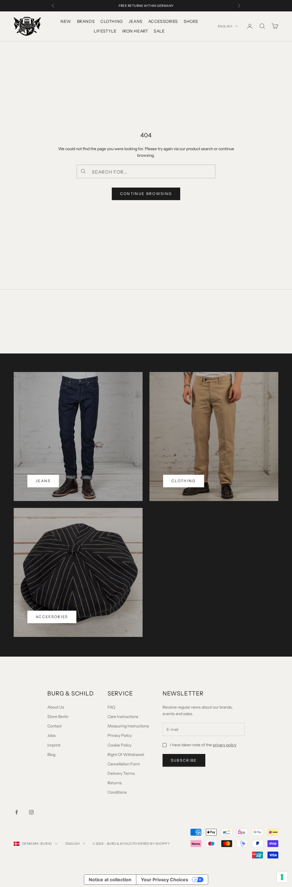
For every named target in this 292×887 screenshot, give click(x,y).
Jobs (51, 735)
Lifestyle (105, 31)
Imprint (53, 745)
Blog (51, 754)
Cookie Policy (119, 745)
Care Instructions (123, 716)
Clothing (111, 21)
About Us (55, 707)
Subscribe (184, 760)
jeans (43, 480)
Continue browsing (146, 193)
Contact (54, 726)
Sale (159, 31)
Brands (86, 21)
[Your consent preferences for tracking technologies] (282, 877)
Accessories (163, 21)
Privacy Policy (120, 735)
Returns (115, 782)
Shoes (191, 21)
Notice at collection (110, 879)
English (225, 26)
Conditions (117, 792)
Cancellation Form (124, 764)
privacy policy (224, 744)
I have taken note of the (203, 744)
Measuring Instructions (128, 726)
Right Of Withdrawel (126, 754)
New (65, 21)
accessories (52, 616)
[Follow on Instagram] (31, 812)
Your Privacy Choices (164, 879)
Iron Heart (135, 31)
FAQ (111, 707)
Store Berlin (57, 716)
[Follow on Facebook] (16, 812)
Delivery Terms (121, 773)
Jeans (136, 21)
